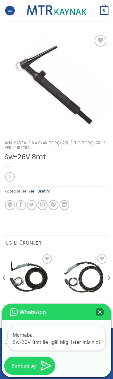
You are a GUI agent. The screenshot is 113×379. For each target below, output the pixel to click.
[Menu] (10, 11)
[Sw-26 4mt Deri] (29, 277)
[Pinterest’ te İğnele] (53, 205)
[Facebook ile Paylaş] (21, 205)
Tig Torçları (87, 143)
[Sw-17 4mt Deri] (83, 277)
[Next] (109, 290)
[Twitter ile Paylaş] (32, 205)
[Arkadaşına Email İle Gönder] (43, 205)
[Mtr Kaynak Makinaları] (57, 10)
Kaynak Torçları (50, 143)
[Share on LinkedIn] (64, 205)
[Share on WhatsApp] (10, 205)
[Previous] (4, 290)
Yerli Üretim (17, 148)
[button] (100, 312)
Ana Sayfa (15, 143)
